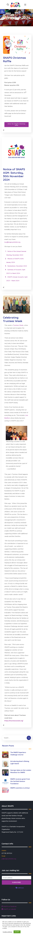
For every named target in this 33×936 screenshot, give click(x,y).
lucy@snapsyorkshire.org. (12, 242)
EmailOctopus (20, 887)
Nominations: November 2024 (17, 266)
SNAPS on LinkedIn (9, 909)
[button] (2, 11)
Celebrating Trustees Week (12, 319)
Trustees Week (18, 325)
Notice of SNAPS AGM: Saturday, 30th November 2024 (14, 174)
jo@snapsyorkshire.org (9, 859)
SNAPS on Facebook (9, 906)
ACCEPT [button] (17, 932)
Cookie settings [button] (7, 932)
